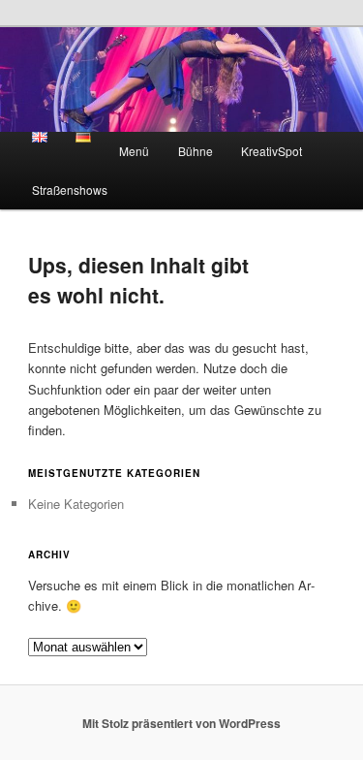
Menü (134, 150)
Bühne (195, 150)
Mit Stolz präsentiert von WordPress (181, 723)
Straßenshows (69, 189)
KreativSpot (271, 150)
